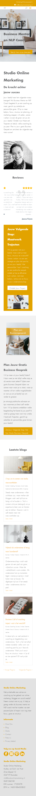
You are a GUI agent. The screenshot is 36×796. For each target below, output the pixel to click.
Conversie (17, 485)
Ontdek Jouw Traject (17, 287)
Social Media (24, 485)
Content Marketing (10, 485)
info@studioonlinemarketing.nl (14, 777)
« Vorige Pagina (9, 669)
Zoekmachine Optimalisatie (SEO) (14, 488)
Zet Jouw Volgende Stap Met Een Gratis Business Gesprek (17, 431)
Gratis (7, 730)
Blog (7, 727)
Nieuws (8, 737)
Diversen (17, 554)
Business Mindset (10, 554)
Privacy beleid (10, 740)
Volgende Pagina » (25, 669)
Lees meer (9, 518)
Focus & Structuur (14, 629)
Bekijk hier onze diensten (21, 51)
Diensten (27, 626)
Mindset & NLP (23, 554)
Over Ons (8, 723)
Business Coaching (10, 626)
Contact (8, 733)
